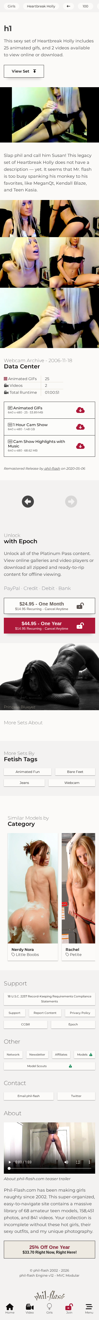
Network (13, 1054)
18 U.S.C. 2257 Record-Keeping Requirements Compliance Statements (49, 998)
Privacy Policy (80, 1013)
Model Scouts (37, 1066)
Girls (11, 6)
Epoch (73, 1024)
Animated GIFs (22, 379)
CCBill (25, 1024)
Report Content (45, 1013)
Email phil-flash (29, 1096)
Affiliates (61, 1054)
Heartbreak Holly (41, 6)
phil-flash (51, 468)
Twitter (76, 1096)
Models (82, 1054)
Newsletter (37, 1054)
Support (14, 1013)
